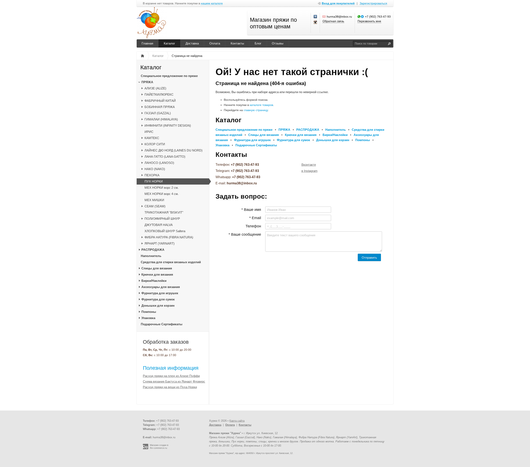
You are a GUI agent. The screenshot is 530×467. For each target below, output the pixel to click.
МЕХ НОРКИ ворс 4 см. (161, 194)
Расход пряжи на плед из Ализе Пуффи (171, 376)
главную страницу (256, 110)
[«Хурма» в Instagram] (315, 22)
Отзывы (277, 43)
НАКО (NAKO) (155, 169)
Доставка (192, 43)
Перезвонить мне (369, 21)
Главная (147, 43)
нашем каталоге (212, 3)
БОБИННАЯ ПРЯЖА (160, 107)
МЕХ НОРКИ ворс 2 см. (161, 187)
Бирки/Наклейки (153, 280)
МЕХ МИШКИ (154, 200)
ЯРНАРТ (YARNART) (160, 243)
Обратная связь (333, 21)
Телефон (253, 226)
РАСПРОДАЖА (152, 249)
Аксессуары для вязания (160, 287)
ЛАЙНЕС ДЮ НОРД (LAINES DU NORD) (173, 150)
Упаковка (148, 318)
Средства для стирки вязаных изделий (171, 262)
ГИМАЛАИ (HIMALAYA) (161, 119)
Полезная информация (171, 368)
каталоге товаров (261, 105)
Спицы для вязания (156, 268)
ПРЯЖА (147, 82)
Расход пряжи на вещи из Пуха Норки (170, 387)
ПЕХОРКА (152, 175)
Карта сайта (237, 420)
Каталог (169, 43)
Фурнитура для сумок (158, 299)
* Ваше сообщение (245, 234)
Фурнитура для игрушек (159, 293)
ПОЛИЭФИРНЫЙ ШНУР (162, 218)
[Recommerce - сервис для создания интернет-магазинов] (145, 448)
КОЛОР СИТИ (155, 144)
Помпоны (148, 311)
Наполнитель (151, 256)
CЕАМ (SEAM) (155, 206)
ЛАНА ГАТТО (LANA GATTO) (165, 156)
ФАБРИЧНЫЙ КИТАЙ (160, 100)
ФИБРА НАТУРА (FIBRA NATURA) (169, 237)
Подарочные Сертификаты (161, 324)
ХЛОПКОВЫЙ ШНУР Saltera (165, 231)
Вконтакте (308, 164)
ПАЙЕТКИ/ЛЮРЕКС (159, 94)
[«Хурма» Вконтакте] (315, 17)
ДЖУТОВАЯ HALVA (159, 225)
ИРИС (149, 131)
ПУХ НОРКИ (154, 181)
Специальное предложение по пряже (169, 76)
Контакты (237, 43)
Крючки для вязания (157, 274)
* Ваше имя (251, 210)
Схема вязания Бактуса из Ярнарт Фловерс (174, 381)
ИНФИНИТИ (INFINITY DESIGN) (168, 125)
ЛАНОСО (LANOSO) (159, 162)
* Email (255, 218)
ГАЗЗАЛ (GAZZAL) (158, 113)
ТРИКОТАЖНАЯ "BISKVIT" (164, 212)
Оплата (214, 43)
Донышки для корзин (158, 305)
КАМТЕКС (152, 138)
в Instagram (309, 171)
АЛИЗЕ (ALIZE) (155, 88)
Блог (258, 43)
